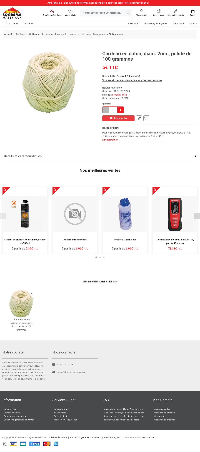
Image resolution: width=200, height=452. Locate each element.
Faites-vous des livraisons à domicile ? (122, 419)
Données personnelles (15, 416)
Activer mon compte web (65, 419)
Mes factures (160, 416)
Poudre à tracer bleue (125, 239)
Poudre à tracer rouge (75, 239)
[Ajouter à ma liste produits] (146, 118)
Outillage (20, 34)
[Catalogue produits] (6, 23)
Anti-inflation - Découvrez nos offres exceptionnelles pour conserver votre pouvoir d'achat (98, 2)
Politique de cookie (58, 437)
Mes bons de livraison (164, 412)
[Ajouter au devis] (139, 118)
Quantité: (106, 104)
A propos (193, 23)
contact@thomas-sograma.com (71, 371)
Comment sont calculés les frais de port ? (123, 409)
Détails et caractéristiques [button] (23, 156)
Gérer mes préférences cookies (139, 437)
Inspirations (178, 23)
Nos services (60, 412)
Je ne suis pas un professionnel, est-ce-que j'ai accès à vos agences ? (137, 416)
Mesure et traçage (55, 34)
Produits (13, 23)
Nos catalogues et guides (155, 23)
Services (28, 23)
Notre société (10, 409)
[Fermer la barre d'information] (196, 3)
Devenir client (60, 416)
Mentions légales (112, 437)
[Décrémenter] (105, 110)
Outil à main (35, 34)
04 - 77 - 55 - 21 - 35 (64, 364)
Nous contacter (61, 409)
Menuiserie (133, 23)
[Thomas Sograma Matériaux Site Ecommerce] (12, 13)
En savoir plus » (110, 139)
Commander (120, 118)
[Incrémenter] (120, 110)
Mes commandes (162, 409)
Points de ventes (12, 412)
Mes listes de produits (164, 419)
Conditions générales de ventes (19, 419)
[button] (96, 257)
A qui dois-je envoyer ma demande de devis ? (125, 412)
